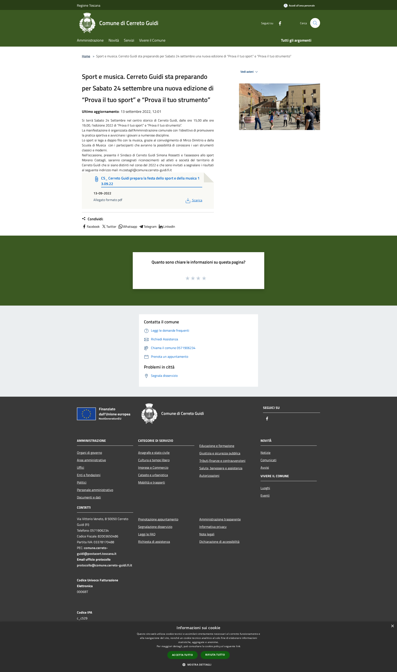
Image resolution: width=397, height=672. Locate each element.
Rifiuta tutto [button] (215, 654)
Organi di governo (89, 452)
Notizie (265, 452)
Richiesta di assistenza (154, 541)
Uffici (80, 467)
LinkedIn (169, 226)
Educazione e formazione (216, 445)
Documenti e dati (89, 497)
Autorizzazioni (209, 475)
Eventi (265, 495)
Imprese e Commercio (153, 467)
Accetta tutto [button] (182, 655)
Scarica (197, 200)
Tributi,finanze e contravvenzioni (222, 460)
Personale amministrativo (95, 489)
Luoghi (265, 487)
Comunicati (268, 460)
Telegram (150, 226)
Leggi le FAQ (146, 534)
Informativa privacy (213, 526)
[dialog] (198, 647)
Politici (81, 482)
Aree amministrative (91, 460)
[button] (198, 664)
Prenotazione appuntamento (158, 519)
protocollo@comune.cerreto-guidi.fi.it (104, 565)
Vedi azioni (247, 71)
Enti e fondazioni (88, 474)
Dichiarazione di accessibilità (219, 541)
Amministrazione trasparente (220, 519)
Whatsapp (130, 226)
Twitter (111, 226)
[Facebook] (278, 23)
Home (86, 56)
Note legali (206, 534)
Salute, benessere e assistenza (220, 468)
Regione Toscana (88, 5)
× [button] (392, 626)
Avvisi (265, 467)
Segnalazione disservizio (155, 526)
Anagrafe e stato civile (154, 452)
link (238, 646)
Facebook (93, 226)
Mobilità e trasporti (151, 482)
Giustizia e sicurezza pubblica (219, 453)
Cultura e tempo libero (154, 460)
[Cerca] (315, 23)
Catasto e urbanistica (153, 474)
